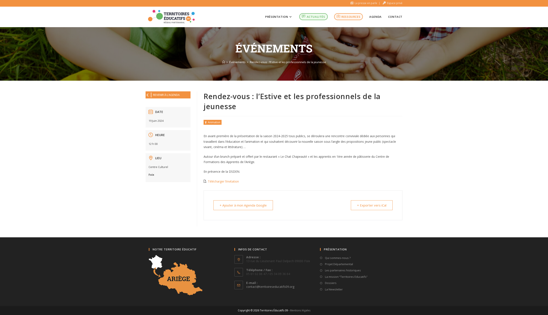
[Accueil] (223, 62)
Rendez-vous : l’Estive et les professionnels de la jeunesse (288, 62)
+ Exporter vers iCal (371, 205)
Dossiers (330, 283)
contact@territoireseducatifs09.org (270, 287)
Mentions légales (300, 310)
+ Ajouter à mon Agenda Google (243, 205)
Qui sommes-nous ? (337, 258)
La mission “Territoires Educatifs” (346, 277)
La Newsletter (333, 289)
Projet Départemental (338, 264)
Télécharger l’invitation (223, 181)
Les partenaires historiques (342, 270)
